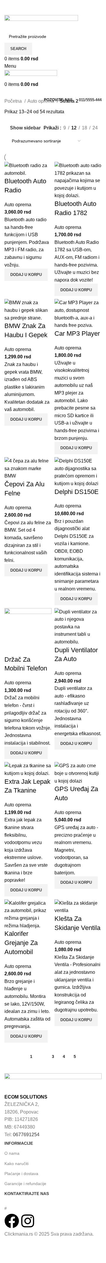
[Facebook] (11, 1221)
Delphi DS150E (76, 491)
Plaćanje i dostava (21, 1173)
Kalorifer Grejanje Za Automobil (21, 943)
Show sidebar (25, 127)
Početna (13, 101)
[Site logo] (41, 22)
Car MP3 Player (77, 333)
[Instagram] (27, 1221)
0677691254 (26, 1134)
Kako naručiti (16, 1163)
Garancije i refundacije (25, 1183)
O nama (11, 1153)
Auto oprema (41, 101)
